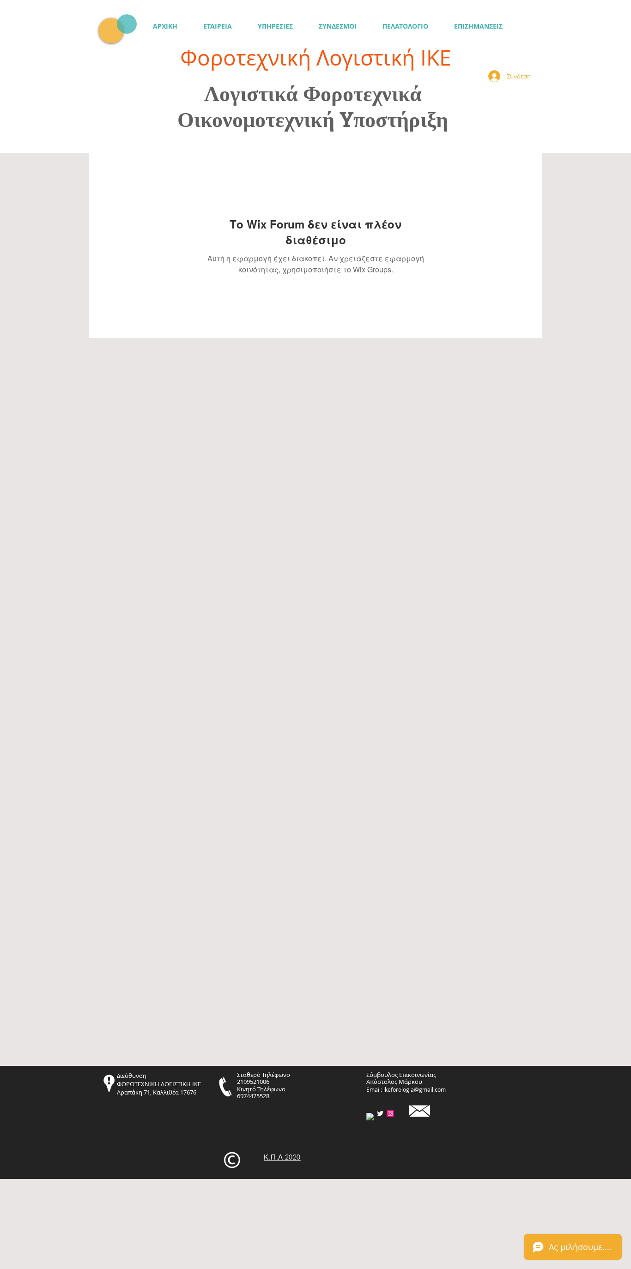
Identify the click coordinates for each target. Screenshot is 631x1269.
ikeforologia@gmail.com (414, 1089)
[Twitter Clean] (380, 1113)
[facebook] (370, 1116)
